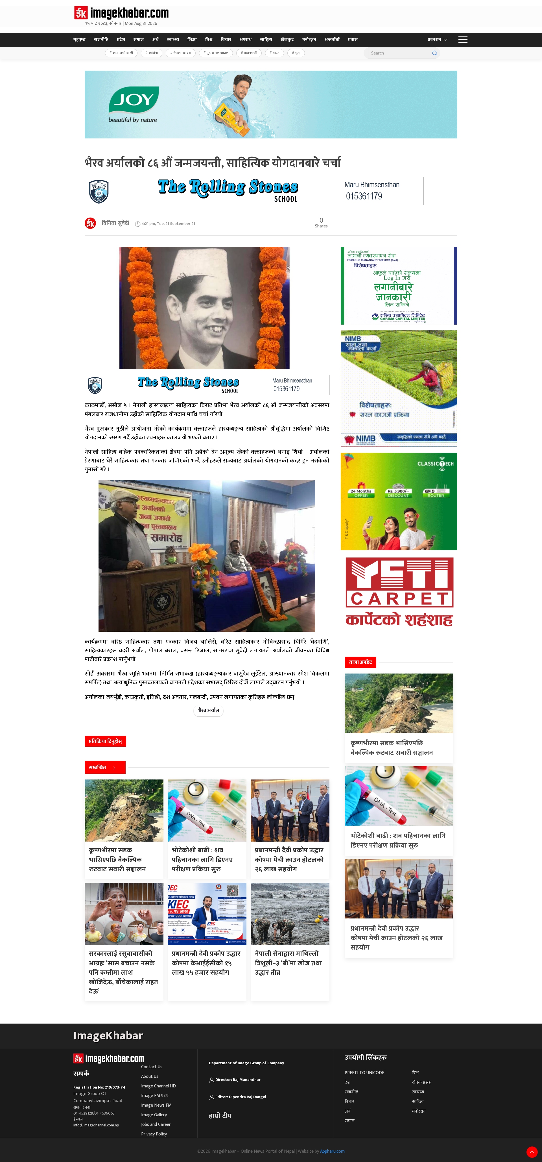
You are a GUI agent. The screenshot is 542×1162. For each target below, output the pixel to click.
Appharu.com (332, 1151)
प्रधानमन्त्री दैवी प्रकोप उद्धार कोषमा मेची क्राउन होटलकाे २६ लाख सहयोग (397, 938)
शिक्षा (192, 40)
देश (347, 1082)
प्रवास (353, 40)
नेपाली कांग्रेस (182, 53)
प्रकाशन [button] (434, 40)
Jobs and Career (156, 1124)
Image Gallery (154, 1115)
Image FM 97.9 (155, 1096)
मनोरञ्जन (309, 40)
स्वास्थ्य (173, 40)
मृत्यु (297, 53)
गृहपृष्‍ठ (79, 40)
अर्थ (155, 40)
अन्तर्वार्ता (332, 40)
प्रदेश (121, 40)
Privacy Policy (154, 1134)
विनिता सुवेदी (115, 223)
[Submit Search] (434, 53)
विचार (226, 40)
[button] (463, 40)
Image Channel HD (158, 1086)
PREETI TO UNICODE (364, 1073)
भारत (276, 53)
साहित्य (266, 40)
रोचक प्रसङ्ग (421, 1082)
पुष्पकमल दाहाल (217, 53)
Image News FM (156, 1105)
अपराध (246, 40)
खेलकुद (287, 40)
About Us (149, 1076)
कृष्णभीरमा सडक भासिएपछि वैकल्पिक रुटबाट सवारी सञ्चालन (392, 748)
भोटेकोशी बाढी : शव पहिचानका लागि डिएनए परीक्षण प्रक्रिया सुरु (398, 840)
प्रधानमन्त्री (250, 53)
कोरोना (153, 53)
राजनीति (101, 40)
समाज (139, 40)
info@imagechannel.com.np (96, 1125)
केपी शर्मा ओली (123, 53)
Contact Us (151, 1067)
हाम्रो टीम (220, 1116)
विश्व (208, 40)
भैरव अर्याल (208, 711)
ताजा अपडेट (360, 662)
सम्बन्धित (97, 768)
